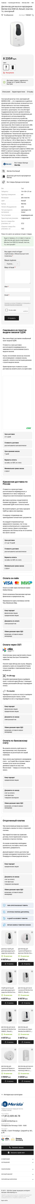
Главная (3, 3)
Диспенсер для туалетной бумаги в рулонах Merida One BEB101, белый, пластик (24, 953)
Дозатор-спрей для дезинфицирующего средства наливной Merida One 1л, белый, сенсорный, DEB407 (8, 953)
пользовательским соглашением (13, 305)
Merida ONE (25, 3)
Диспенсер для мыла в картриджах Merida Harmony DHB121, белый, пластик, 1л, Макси (25, 1070)
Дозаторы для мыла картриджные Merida (19, 176)
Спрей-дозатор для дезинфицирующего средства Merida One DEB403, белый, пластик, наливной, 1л (8, 992)
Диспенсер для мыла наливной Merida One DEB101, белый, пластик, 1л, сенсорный (25, 992)
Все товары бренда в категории (18, 182)
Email (6, 295)
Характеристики (18, 92)
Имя (6, 287)
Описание (6, 92)
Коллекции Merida (14, 3)
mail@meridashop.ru (9, 1121)
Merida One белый (13, 171)
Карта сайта (4, 1200)
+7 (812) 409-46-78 (10, 1115)
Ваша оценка (10, 260)
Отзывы (30, 92)
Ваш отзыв (10, 267)
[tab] (6, 92)
